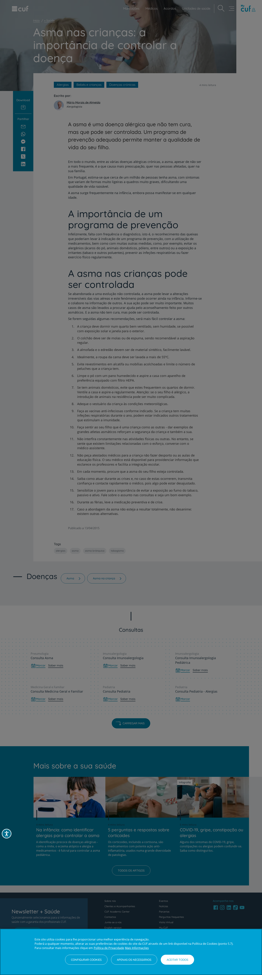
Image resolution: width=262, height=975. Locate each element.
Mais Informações (137, 948)
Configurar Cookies (86, 959)
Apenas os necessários (134, 959)
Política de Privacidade (109, 948)
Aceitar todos (177, 959)
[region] (131, 952)
